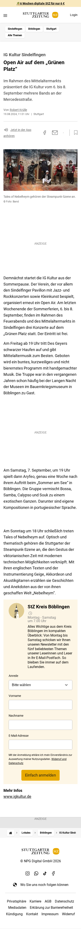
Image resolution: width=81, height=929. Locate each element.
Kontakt (32, 914)
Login (74, 15)
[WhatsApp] (36, 873)
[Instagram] (27, 873)
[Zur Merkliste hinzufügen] (74, 132)
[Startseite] (10, 833)
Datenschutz (64, 901)
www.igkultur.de (17, 796)
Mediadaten (17, 908)
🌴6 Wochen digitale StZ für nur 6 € (40, 3)
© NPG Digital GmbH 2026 (40, 861)
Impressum (50, 914)
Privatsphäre (16, 901)
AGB (48, 901)
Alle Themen (15, 35)
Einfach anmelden (40, 775)
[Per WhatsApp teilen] (63, 132)
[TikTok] (44, 873)
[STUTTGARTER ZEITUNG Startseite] (40, 15)
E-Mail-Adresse (19, 735)
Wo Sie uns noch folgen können (44, 885)
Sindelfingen (15, 28)
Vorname (15, 696)
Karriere (35, 901)
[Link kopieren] (37, 132)
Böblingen (34, 28)
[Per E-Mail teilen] (55, 132)
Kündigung (14, 914)
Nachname (16, 715)
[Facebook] (53, 873)
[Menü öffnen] (5, 15)
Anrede (13, 675)
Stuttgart (51, 28)
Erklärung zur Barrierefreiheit (51, 908)
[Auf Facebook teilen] (44, 132)
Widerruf (68, 914)
